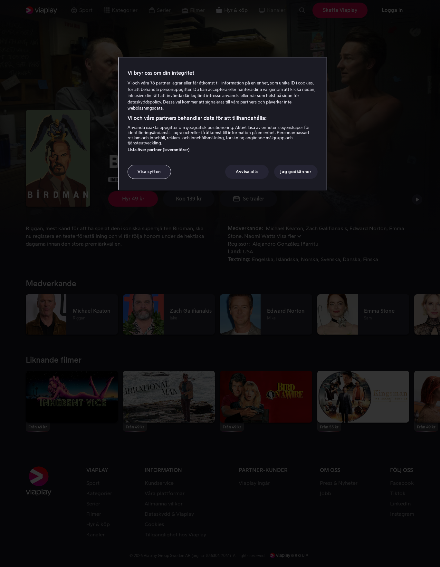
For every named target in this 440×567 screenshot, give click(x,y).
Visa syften (149, 172)
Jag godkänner (295, 172)
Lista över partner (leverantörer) (159, 150)
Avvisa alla (247, 172)
